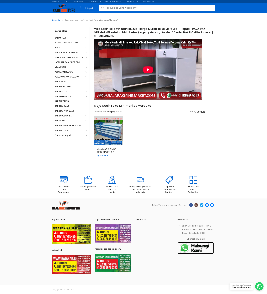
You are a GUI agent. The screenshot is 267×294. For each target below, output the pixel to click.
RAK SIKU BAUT (62, 106)
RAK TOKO (60, 120)
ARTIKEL (66, 1)
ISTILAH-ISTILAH (95, 1)
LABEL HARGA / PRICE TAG (67, 62)
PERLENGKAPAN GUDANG (67, 76)
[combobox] (157, 8)
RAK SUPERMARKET (64, 115)
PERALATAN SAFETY (64, 72)
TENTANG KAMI (148, 1)
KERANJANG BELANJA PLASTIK (69, 57)
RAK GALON (60, 81)
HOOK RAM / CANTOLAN (66, 52)
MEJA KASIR (60, 67)
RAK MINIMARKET (63, 96)
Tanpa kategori (63, 135)
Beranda (56, 20)
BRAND (58, 47)
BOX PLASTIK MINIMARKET (67, 42)
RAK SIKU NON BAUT (64, 111)
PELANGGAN (78, 1)
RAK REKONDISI (62, 101)
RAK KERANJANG (63, 86)
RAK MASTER (61, 91)
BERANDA (55, 1)
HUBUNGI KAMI (132, 1)
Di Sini (202, 239)
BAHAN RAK (60, 37)
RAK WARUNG (61, 130)
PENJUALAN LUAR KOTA (114, 1)
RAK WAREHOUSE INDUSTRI (68, 125)
